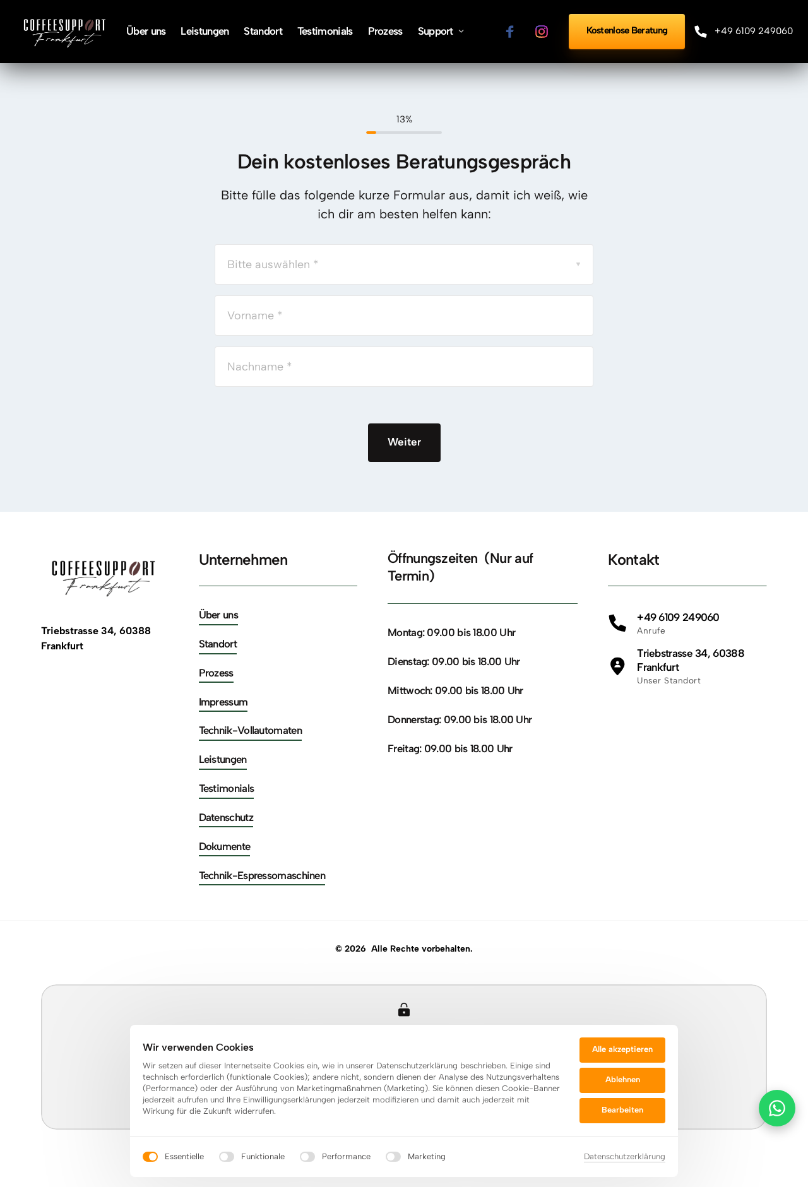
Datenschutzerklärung (624, 1157)
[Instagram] (546, 32)
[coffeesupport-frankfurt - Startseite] (65, 31)
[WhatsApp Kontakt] (777, 1108)
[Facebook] (514, 32)
